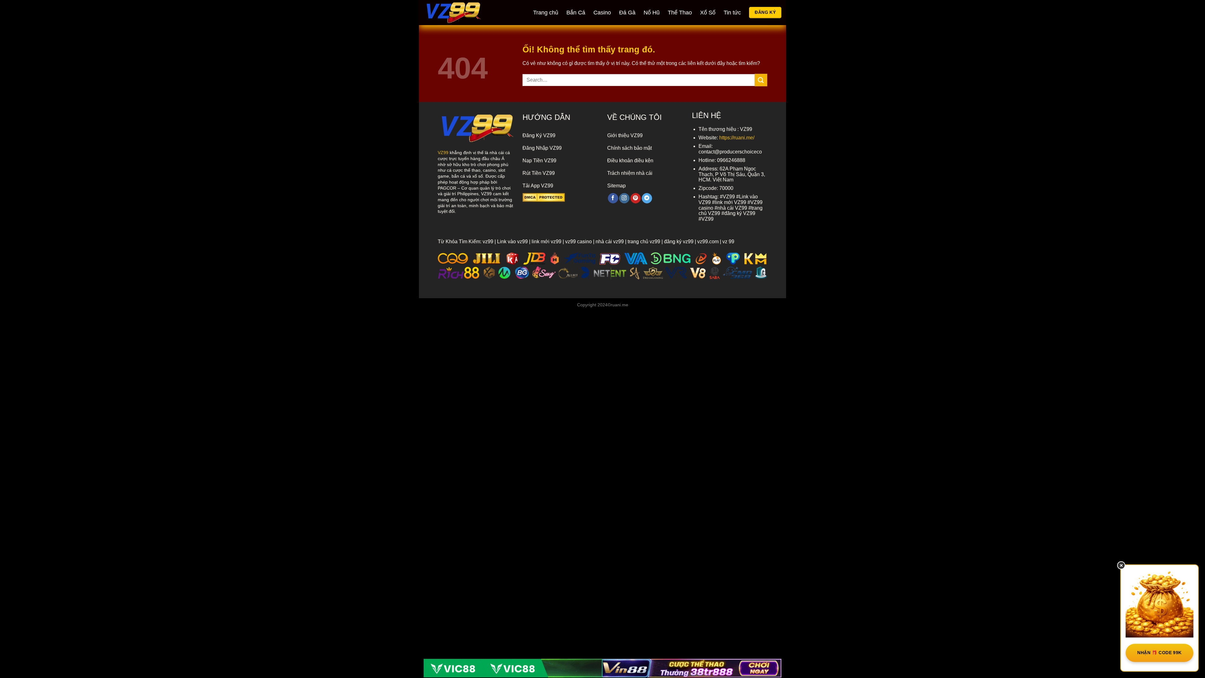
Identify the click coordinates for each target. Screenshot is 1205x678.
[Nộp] (761, 80)
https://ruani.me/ (736, 137)
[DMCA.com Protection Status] (543, 197)
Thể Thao (680, 12)
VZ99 (443, 152)
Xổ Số (707, 12)
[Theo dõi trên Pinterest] (635, 198)
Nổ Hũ (652, 12)
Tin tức (732, 12)
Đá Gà (627, 12)
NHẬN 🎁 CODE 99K (1159, 652)
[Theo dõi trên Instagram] (624, 198)
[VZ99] (460, 12)
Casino (602, 12)
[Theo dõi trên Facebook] (613, 198)
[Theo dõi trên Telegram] (647, 198)
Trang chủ (545, 12)
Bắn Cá (575, 12)
